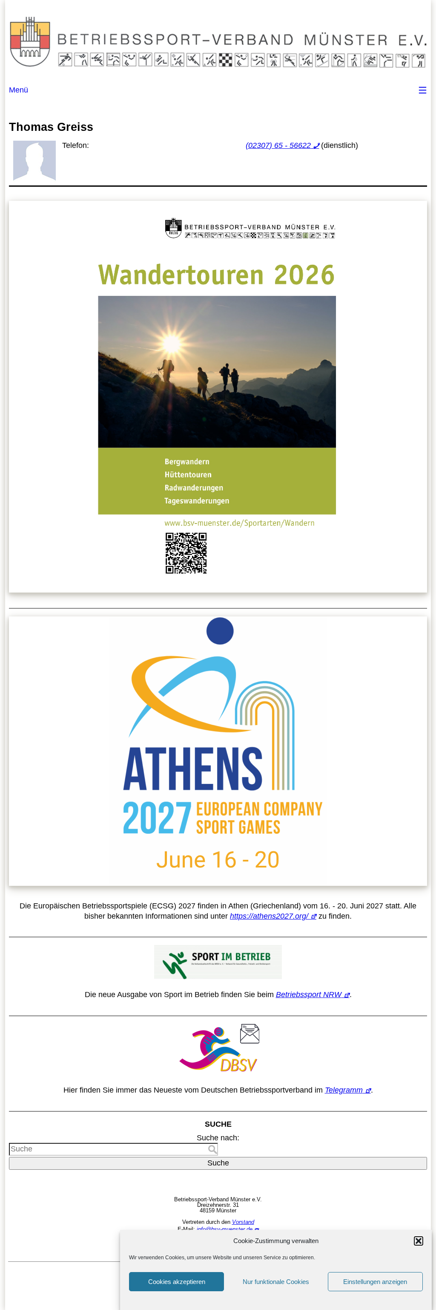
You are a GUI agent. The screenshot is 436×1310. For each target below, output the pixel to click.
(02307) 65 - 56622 (278, 145)
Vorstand (243, 1222)
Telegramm (344, 1090)
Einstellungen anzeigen (375, 1281)
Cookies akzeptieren (176, 1281)
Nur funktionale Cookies (276, 1281)
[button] (418, 1241)
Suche (218, 1163)
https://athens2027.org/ (269, 916)
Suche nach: (218, 1138)
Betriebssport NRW (308, 994)
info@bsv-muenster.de (224, 1229)
